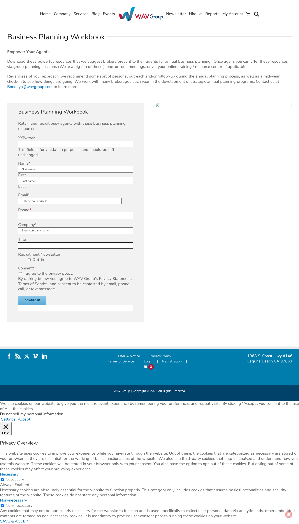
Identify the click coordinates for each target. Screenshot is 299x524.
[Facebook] (9, 356)
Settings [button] (8, 419)
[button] (256, 13)
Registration (172, 361)
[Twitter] (26, 356)
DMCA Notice (129, 356)
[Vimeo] (35, 356)
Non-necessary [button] (13, 500)
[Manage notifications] (288, 514)
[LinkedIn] (44, 356)
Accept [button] (24, 419)
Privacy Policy (160, 356)
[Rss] (18, 356)
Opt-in (38, 259)
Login (148, 361)
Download (32, 300)
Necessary (14, 479)
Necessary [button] (9, 474)
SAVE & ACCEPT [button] (15, 521)
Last (22, 186)
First (22, 175)
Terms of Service (121, 361)
